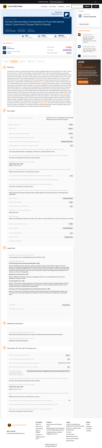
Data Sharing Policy (72, 436)
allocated (43, 81)
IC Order (68, 432)
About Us (38, 424)
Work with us (39, 426)
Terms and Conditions (72, 438)
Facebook (89, 428)
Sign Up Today (83, 82)
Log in (95, 6)
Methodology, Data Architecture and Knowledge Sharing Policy (55, 429)
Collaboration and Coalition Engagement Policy (54, 433)
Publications (61, 6)
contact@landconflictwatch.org (15, 433)
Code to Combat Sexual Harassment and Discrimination (75, 425)
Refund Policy (70, 440)
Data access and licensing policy (54, 425)
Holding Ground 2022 (40, 437)
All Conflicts (44, 6)
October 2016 (44, 102)
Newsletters (39, 428)
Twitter (88, 424)
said (64, 94)
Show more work (84, 24)
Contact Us (39, 434)
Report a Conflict (38, 431)
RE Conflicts (52, 6)
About (68, 6)
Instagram (89, 426)
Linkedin (88, 430)
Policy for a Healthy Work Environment (73, 429)
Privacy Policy (70, 434)
